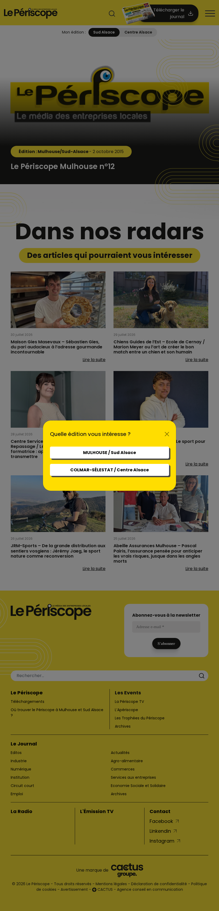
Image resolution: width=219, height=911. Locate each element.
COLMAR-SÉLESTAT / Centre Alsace (109, 470)
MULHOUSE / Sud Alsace (109, 453)
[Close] (167, 434)
